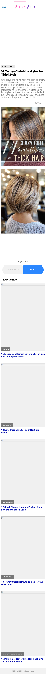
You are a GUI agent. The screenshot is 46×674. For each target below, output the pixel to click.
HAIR (4, 7)
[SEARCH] (43, 7)
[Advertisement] (23, 41)
